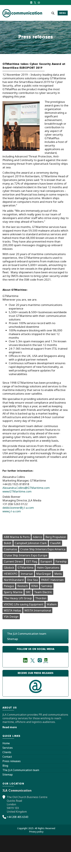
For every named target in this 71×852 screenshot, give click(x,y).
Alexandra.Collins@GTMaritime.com (26, 488)
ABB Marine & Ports (17, 537)
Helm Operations (48, 567)
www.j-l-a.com (11, 511)
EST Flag (31, 561)
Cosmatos (10, 549)
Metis (58, 574)
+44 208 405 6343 (17, 817)
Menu (62, 12)
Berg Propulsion (55, 537)
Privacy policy (36, 831)
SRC (28, 592)
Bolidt (7, 543)
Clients (6, 752)
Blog (5, 765)
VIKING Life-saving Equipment (23, 604)
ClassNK (55, 543)
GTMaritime (26, 567)
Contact (7, 756)
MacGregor (43, 574)
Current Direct (13, 561)
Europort (46, 561)
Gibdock (9, 567)
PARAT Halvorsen (52, 580)
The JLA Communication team (26, 633)
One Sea (32, 580)
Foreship (61, 561)
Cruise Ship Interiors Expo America (42, 549)
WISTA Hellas (12, 610)
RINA (34, 586)
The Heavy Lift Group (18, 598)
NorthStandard (14, 580)
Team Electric (43, 592)
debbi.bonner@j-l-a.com (18, 508)
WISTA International (37, 610)
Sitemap (12, 639)
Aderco (37, 537)
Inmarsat (27, 574)
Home (6, 743)
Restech (22, 586)
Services (7, 748)
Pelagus (9, 586)
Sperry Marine (13, 592)
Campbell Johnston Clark (31, 543)
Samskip (46, 586)
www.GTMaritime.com (17, 491)
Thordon (40, 598)
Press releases (11, 761)
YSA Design (11, 616)
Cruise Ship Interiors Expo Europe (25, 555)
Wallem (52, 604)
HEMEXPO (10, 574)
